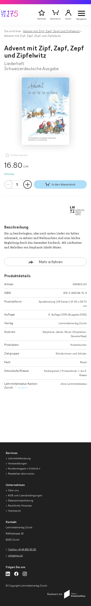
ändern (23, 387)
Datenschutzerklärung (20, 500)
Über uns (13, 490)
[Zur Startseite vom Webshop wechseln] (9, 14)
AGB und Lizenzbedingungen (25, 495)
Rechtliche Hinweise (20, 505)
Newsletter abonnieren (21, 473)
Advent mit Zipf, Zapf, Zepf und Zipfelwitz (51, 31)
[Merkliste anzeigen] (41, 13)
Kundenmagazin (24, 468)
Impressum (14, 510)
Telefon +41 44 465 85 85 (22, 549)
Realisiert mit (54, 594)
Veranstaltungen (17, 463)
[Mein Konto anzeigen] (68, 13)
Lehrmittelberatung (19, 458)
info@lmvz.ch (15, 555)
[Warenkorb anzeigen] (55, 13)
